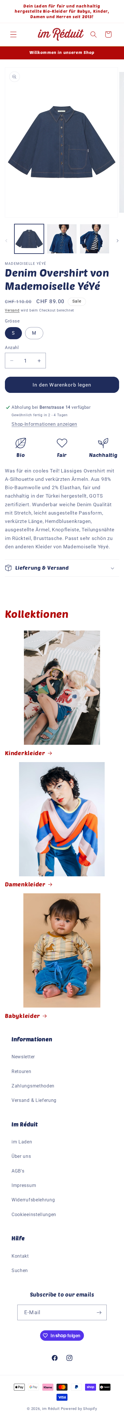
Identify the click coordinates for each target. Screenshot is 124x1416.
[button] (13, 34)
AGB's (18, 1171)
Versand (12, 310)
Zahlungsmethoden (33, 1086)
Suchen (20, 1270)
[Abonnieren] (99, 1312)
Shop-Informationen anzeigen (44, 424)
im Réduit (50, 1408)
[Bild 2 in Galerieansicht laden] (61, 239)
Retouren (21, 1071)
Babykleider (22, 1015)
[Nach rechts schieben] (117, 240)
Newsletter (23, 1056)
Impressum (24, 1185)
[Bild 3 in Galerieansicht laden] (94, 239)
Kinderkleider (25, 752)
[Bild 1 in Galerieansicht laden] (29, 239)
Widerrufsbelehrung (33, 1200)
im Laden (22, 1142)
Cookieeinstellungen (34, 1214)
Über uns (21, 1156)
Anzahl (12, 347)
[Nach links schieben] (6, 240)
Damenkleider (25, 884)
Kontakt (20, 1256)
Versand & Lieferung (34, 1100)
